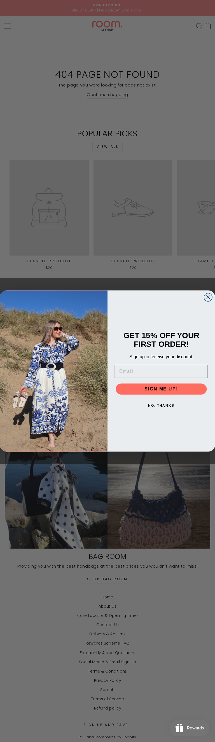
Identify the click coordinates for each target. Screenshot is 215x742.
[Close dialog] (208, 297)
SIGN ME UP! (161, 389)
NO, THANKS (161, 406)
